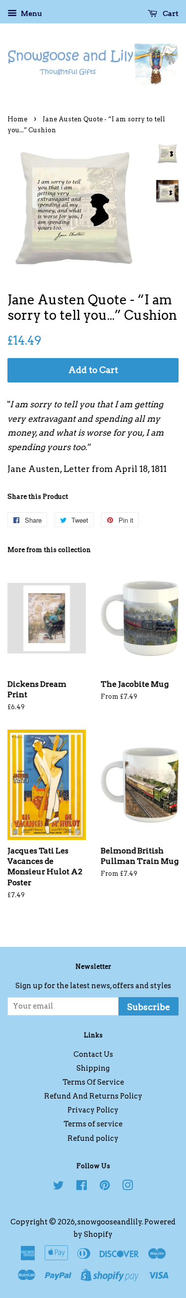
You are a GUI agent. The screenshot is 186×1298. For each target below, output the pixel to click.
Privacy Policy (93, 1110)
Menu (30, 13)
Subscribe (148, 1007)
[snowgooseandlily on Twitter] (58, 1187)
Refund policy (93, 1138)
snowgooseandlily (109, 1221)
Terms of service (93, 1123)
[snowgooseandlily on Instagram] (127, 1187)
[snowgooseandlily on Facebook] (81, 1187)
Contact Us (93, 1054)
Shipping (93, 1068)
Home (17, 119)
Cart (170, 13)
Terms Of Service (93, 1082)
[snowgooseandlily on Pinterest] (104, 1187)
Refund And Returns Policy (93, 1096)
